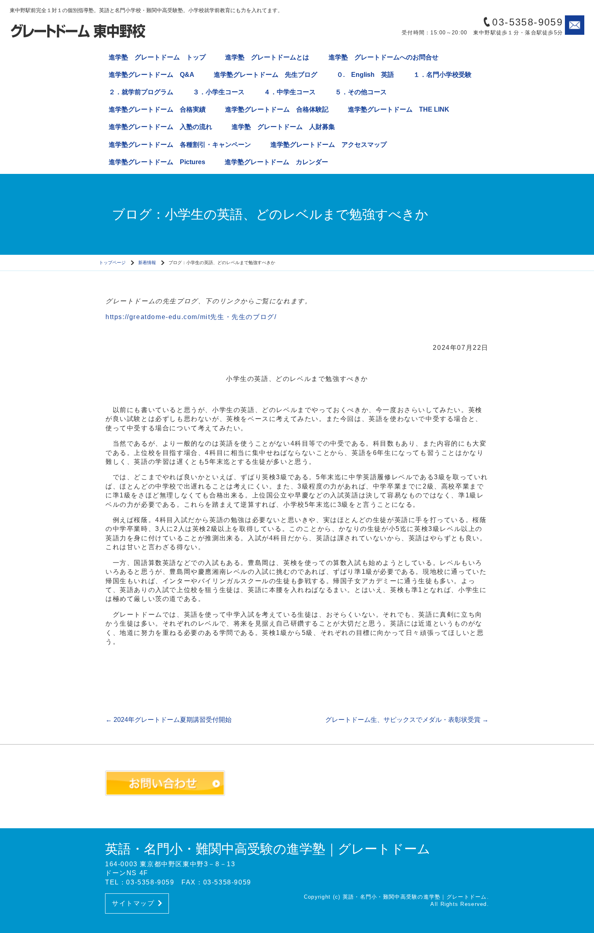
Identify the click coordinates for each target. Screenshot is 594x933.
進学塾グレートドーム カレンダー (276, 162)
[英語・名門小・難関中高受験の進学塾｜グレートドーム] (78, 30)
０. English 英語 (365, 74)
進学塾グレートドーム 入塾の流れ (160, 126)
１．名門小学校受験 (442, 74)
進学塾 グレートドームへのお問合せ (383, 57)
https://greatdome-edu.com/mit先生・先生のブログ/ (190, 316)
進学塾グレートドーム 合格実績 (157, 109)
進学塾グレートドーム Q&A (151, 74)
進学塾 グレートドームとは (267, 57)
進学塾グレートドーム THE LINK (398, 109)
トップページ (112, 262)
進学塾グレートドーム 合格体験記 (277, 109)
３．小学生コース (218, 92)
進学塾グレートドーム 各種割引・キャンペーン (180, 144)
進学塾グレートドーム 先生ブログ (265, 74)
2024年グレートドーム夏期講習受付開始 (168, 719)
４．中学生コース (290, 92)
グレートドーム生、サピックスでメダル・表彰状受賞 (407, 719)
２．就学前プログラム (141, 92)
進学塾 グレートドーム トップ (157, 57)
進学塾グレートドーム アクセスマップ (328, 144)
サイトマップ (133, 903)
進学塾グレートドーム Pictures (157, 162)
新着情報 (147, 262)
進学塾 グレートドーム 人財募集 (283, 126)
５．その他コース (361, 92)
